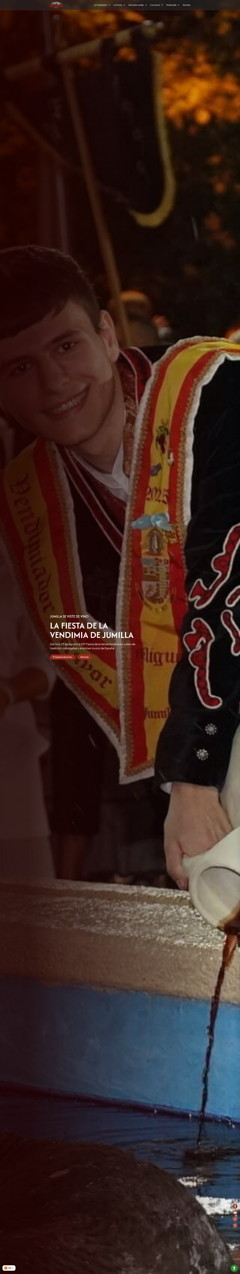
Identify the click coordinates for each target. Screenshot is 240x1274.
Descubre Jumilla (136, 5)
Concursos (155, 5)
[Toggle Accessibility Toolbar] (234, 1268)
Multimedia (171, 5)
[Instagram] (235, 1219)
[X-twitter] (235, 1225)
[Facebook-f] (235, 1206)
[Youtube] (235, 1212)
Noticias (186, 5)
